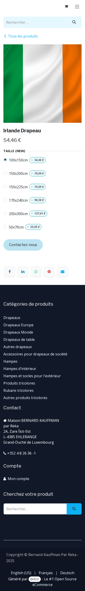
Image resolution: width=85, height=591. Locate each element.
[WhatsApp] (36, 271)
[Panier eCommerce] (66, 6)
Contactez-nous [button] (23, 245)
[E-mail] (62, 271)
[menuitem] (21, 572)
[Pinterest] (49, 271)
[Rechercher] (74, 22)
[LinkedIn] (22, 271)
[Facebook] (9, 271)
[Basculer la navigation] (77, 6)
